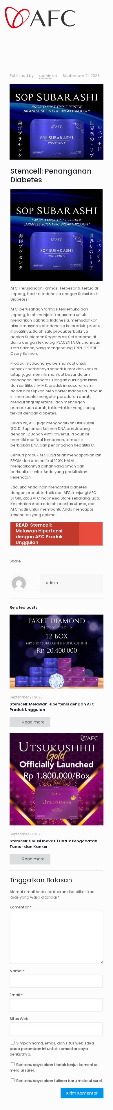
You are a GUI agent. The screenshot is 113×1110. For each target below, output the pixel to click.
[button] (7, 40)
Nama (17, 971)
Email (16, 995)
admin (45, 75)
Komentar (21, 907)
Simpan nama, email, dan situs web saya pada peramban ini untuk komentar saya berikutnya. (52, 1048)
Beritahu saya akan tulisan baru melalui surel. (59, 1080)
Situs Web (19, 1018)
